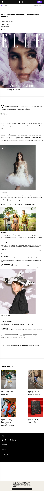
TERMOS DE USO (5, 454)
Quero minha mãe (6, 242)
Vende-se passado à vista (7, 264)
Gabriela (16, 134)
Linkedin (13, 440)
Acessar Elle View (38, 5)
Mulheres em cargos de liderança (11, 334)
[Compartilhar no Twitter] (4, 29)
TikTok (16, 440)
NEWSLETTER (4, 444)
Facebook (8, 440)
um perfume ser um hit (27, 334)
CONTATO (3, 448)
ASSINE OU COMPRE (39, 2)
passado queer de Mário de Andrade (20, 335)
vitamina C (4, 337)
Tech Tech (4, 249)
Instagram (3, 440)
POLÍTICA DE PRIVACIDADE (7, 453)
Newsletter (4, 5)
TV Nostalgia (4, 232)
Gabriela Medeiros (28, 121)
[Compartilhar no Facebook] (1, 29)
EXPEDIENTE (4, 449)
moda (3, 11)
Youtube (10, 440)
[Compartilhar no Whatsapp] (6, 29)
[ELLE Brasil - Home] (22, 2)
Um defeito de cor (6, 256)
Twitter (5, 440)
